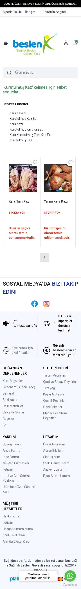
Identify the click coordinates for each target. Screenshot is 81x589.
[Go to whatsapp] (70, 576)
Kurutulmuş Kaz (21, 140)
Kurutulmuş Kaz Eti (23, 118)
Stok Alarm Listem (56, 463)
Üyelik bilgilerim (54, 444)
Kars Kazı (16, 124)
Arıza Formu (11, 450)
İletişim (8, 469)
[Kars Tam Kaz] (22, 178)
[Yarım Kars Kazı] (58, 178)
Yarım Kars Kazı (56, 201)
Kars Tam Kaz (19, 201)
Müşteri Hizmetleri (16, 463)
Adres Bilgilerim (54, 450)
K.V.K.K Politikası (14, 535)
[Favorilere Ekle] (35, 162)
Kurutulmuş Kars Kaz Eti (26, 129)
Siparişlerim (51, 457)
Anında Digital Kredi (16, 541)
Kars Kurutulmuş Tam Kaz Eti (30, 135)
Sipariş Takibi (12, 444)
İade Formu (11, 457)
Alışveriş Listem (54, 469)
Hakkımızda (11, 516)
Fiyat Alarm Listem (56, 476)
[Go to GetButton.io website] (70, 584)
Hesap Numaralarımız (18, 529)
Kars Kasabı (18, 113)
